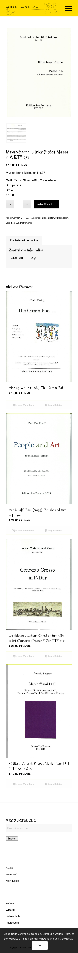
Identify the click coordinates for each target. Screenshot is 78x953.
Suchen (11, 838)
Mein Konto (12, 881)
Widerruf (10, 910)
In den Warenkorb (46, 204)
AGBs (9, 868)
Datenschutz (13, 916)
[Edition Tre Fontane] (32, 8)
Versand (10, 903)
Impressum (12, 922)
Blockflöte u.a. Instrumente (19, 222)
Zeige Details (54, 404)
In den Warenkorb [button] (24, 404)
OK (39, 945)
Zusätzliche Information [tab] (24, 240)
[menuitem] (66, 8)
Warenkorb (12, 874)
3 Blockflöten (61, 217)
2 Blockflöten (48, 217)
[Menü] (66, 8)
